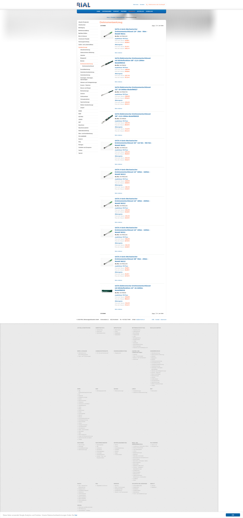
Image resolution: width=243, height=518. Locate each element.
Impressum (163, 319)
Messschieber (136, 459)
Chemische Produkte (84, 39)
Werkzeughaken (82, 496)
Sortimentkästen (82, 493)
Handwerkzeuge (121, 17)
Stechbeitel (81, 431)
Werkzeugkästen (82, 500)
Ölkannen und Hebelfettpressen (140, 347)
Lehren (134, 451)
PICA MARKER (82, 136)
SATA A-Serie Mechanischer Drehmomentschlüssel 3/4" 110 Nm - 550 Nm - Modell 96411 (133, 143)
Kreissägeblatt (82, 413)
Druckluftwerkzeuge (83, 448)
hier (76, 515)
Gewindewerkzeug (85, 75)
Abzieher (82, 55)
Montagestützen (137, 337)
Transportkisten (82, 495)
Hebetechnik (136, 334)
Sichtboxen (81, 492)
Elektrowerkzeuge (119, 390)
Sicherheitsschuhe (101, 333)
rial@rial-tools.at (140, 319)
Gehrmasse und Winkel (84, 403)
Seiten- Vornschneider (84, 429)
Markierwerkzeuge (137, 452)
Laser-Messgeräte (137, 449)
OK (233, 515)
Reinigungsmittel (118, 488)
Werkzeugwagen (137, 346)
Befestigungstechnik (101, 390)
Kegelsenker (136, 487)
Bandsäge (81, 446)
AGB (153, 319)
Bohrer (80, 398)
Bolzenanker (118, 329)
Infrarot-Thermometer (138, 447)
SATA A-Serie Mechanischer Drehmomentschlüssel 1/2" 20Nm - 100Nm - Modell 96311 (132, 230)
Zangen (82, 107)
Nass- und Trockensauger (85, 356)
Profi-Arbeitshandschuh (84, 418)
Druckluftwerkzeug (85, 69)
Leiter (134, 336)
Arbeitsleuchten (136, 329)
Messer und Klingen (85, 88)
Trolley (134, 341)
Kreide (80, 411)
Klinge (80, 408)
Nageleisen (154, 487)
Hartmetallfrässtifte (137, 485)
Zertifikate (135, 478)
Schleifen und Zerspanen (85, 147)
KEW (80, 113)
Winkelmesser (136, 473)
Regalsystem (118, 353)
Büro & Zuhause (83, 36)
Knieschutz (99, 331)
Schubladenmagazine (83, 490)
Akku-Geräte (81, 444)
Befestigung (82, 27)
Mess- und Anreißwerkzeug (86, 133)
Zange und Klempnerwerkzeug (86, 436)
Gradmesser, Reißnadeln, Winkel (140, 446)
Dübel (116, 331)
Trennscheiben (118, 454)
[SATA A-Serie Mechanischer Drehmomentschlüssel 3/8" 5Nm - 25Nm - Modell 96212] (107, 262)
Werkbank (135, 342)
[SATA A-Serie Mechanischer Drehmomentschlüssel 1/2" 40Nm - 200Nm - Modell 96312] (107, 204)
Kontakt (157, 319)
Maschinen (81, 125)
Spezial (80, 153)
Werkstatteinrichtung (138, 344)
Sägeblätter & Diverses (102, 485)
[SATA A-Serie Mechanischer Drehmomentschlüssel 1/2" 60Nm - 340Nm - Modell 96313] (107, 174)
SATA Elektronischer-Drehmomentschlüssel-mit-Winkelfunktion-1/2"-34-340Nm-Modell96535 (133, 288)
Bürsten (82, 61)
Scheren (82, 93)
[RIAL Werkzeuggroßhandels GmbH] (83, 5)
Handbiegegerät (82, 405)
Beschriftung (136, 333)
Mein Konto (135, 4)
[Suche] (147, 4)
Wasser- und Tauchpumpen (139, 357)
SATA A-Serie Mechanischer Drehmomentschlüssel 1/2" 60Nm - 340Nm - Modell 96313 (132, 172)
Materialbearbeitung (84, 130)
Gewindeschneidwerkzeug (87, 72)
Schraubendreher (85, 99)
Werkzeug (135, 359)
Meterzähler (136, 464)
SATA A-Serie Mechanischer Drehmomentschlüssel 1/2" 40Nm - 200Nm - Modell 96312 (132, 201)
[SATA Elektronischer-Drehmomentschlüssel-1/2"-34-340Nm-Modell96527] (107, 92)
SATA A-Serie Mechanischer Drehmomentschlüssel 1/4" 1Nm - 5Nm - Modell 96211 (131, 31)
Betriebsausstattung (84, 30)
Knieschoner (81, 410)
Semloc (80, 150)
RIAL (80, 142)
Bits (97, 446)
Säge (80, 432)
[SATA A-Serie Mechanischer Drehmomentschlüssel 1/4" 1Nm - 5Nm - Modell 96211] (107, 34)
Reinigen (81, 144)
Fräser (116, 446)
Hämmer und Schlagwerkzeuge (88, 82)
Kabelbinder (117, 333)
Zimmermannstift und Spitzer (85, 437)
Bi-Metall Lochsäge (83, 397)
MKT (80, 122)
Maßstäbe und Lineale (138, 455)
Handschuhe (100, 329)
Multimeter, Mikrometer (138, 465)
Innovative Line (154, 446)
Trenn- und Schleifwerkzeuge (140, 493)
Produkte (113, 17)
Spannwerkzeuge (85, 102)
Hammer (135, 354)
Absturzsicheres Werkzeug (87, 52)
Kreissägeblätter (100, 451)
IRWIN (80, 111)
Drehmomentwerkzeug (86, 63)
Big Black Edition (83, 33)
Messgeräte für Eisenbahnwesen (140, 457)
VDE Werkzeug (82, 508)
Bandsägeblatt (100, 444)
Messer (80, 416)
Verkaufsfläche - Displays (84, 510)
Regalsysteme (136, 339)
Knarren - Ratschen (85, 85)
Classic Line (154, 444)
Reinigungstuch (118, 490)
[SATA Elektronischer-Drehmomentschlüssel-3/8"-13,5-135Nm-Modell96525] (107, 119)
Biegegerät (83, 58)
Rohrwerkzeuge (84, 91)
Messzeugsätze (137, 462)
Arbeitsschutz (82, 25)
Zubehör (80, 501)
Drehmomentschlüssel (88, 66)
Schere (80, 423)
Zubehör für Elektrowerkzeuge (140, 392)
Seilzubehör (117, 334)
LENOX (80, 119)
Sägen (116, 453)
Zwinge (80, 439)
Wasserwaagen (136, 472)
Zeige (153, 25)
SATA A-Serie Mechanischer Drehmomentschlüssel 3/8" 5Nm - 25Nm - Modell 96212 (131, 259)
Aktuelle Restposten (84, 22)
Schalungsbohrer (101, 454)
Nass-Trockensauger (138, 356)
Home (108, 17)
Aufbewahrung (136, 331)
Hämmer (153, 485)
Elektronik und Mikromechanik (85, 507)
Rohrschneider (82, 421)
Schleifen (117, 449)
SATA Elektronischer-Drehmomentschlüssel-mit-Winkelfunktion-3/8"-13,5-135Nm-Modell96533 (133, 60)
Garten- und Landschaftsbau (86, 44)
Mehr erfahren (118, 52)
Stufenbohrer (136, 492)
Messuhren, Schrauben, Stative (140, 460)
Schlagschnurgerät (83, 424)
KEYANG (81, 116)
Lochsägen (99, 453)
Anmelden (142, 4)
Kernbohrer (99, 449)
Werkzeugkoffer (82, 498)
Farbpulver (81, 402)
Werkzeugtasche (82, 434)
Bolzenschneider (82, 400)
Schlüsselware (84, 96)
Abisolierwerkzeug (85, 49)
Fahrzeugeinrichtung (84, 41)
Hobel (80, 407)
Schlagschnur (136, 470)
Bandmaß (81, 395)
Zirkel (134, 480)
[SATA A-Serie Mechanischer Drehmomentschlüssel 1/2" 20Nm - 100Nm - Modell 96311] (107, 233)
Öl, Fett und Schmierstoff (102, 353)
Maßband (135, 454)
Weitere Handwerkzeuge (86, 105)
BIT (79, 394)
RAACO (81, 139)
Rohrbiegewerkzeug (83, 420)
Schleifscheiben (136, 490)
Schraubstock (82, 428)
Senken (116, 451)
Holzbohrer (99, 448)
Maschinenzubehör (83, 128)
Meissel (80, 415)
